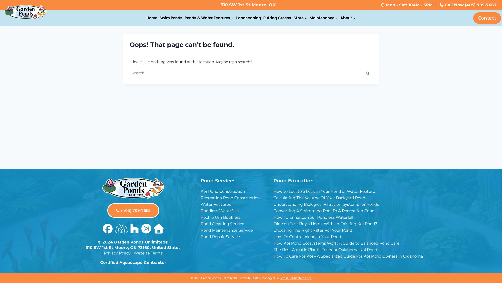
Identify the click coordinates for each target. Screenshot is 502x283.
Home (151, 18)
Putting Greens (277, 18)
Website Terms (148, 253)
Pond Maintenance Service (227, 230)
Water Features (216, 204)
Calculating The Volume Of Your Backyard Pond (319, 198)
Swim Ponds (171, 18)
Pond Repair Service (220, 236)
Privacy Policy (117, 253)
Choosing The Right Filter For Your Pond (313, 230)
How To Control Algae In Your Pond (307, 236)
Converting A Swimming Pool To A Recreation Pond (324, 211)
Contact (487, 18)
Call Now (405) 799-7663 (470, 5)
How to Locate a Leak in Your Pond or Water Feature (324, 191)
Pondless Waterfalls (220, 211)
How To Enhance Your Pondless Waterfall (313, 217)
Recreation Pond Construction (230, 198)
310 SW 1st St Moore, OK (248, 4)
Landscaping (248, 18)
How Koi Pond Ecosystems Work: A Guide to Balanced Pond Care (336, 243)
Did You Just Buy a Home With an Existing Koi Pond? (325, 223)
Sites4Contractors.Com (296, 278)
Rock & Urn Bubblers (220, 217)
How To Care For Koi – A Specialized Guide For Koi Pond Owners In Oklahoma (348, 256)
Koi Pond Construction (223, 191)
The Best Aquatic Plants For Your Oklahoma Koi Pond (325, 249)
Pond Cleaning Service (222, 223)
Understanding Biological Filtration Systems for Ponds (326, 204)
